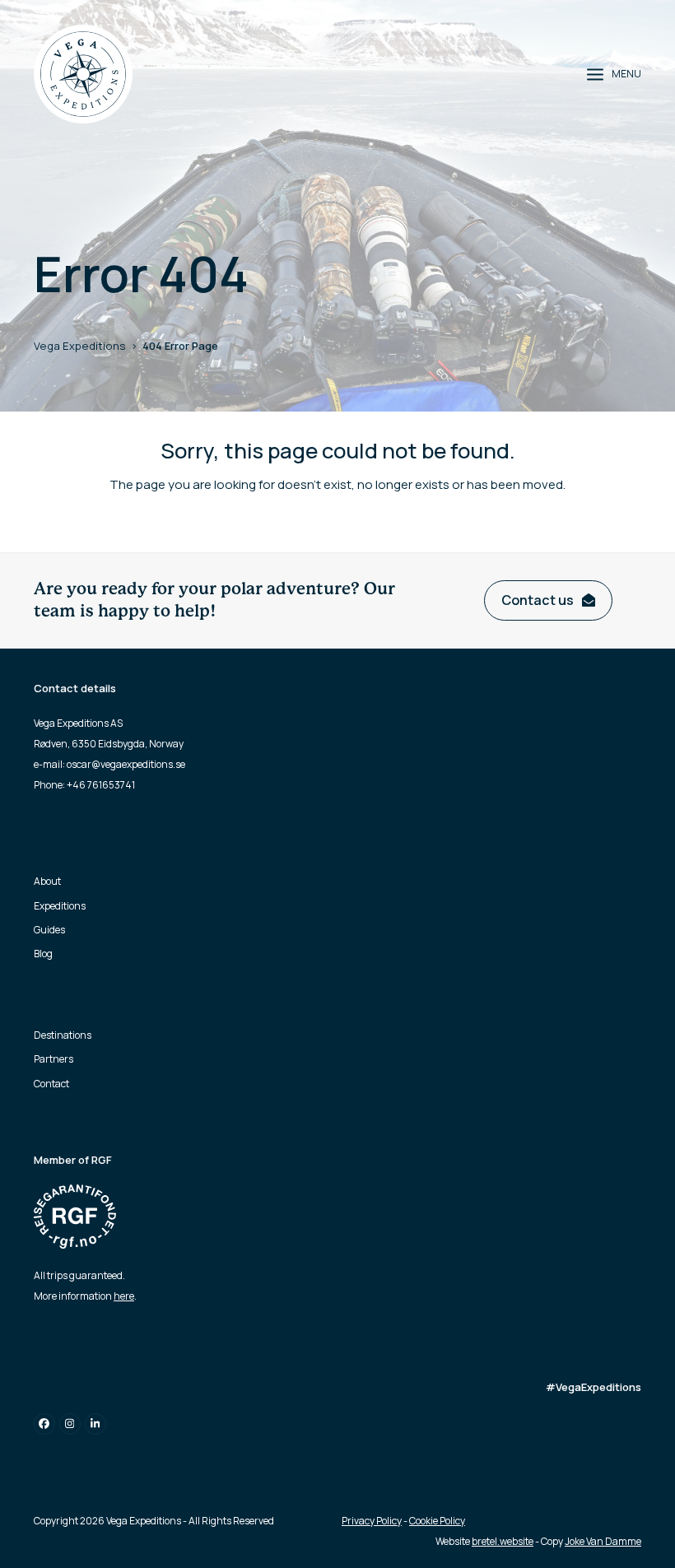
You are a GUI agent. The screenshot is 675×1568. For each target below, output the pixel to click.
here (124, 1296)
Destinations (62, 1035)
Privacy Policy (372, 1521)
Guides (49, 930)
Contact (51, 1084)
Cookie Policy (437, 1521)
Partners (53, 1059)
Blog (43, 954)
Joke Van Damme (603, 1541)
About (47, 881)
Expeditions (60, 906)
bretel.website (502, 1541)
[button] (614, 73)
